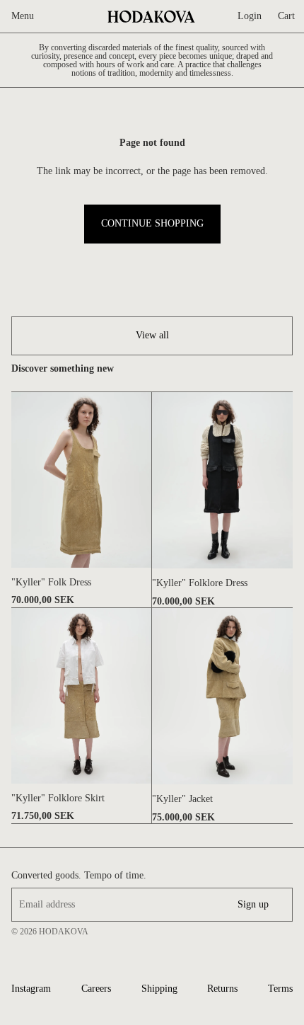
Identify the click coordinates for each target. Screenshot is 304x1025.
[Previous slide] (22, 480)
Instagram (31, 988)
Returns (222, 988)
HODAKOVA (63, 932)
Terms (280, 988)
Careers (96, 988)
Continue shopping (152, 223)
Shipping (159, 988)
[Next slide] (140, 480)
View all (152, 335)
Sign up (253, 904)
